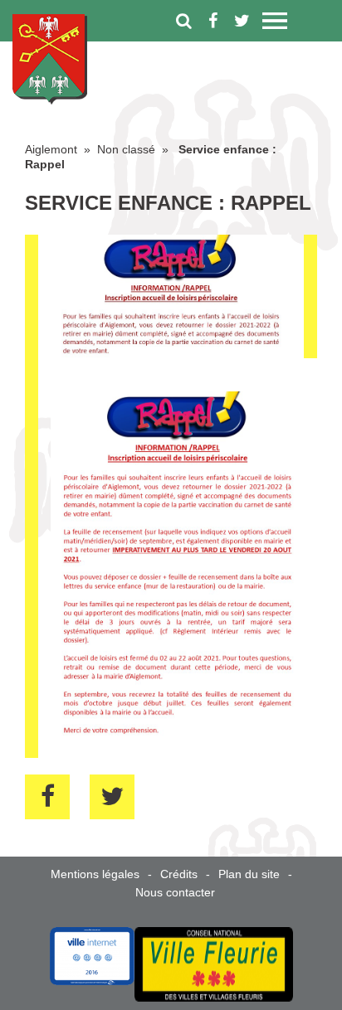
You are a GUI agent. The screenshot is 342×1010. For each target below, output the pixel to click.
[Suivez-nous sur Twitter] (242, 20)
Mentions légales (95, 874)
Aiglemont (51, 149)
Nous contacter (175, 892)
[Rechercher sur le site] (184, 20)
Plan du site (249, 874)
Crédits (179, 874)
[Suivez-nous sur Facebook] (212, 20)
